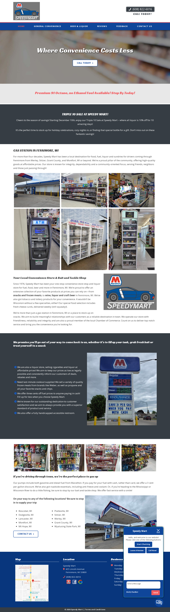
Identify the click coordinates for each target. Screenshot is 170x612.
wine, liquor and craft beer (60, 295)
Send (155, 592)
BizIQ (128, 592)
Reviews (102, 26)
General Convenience (47, 26)
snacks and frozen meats (27, 295)
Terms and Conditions (95, 609)
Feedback (122, 26)
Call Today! (84, 62)
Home (21, 26)
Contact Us (144, 26)
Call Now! (152, 550)
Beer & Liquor (79, 26)
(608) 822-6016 (142, 9)
